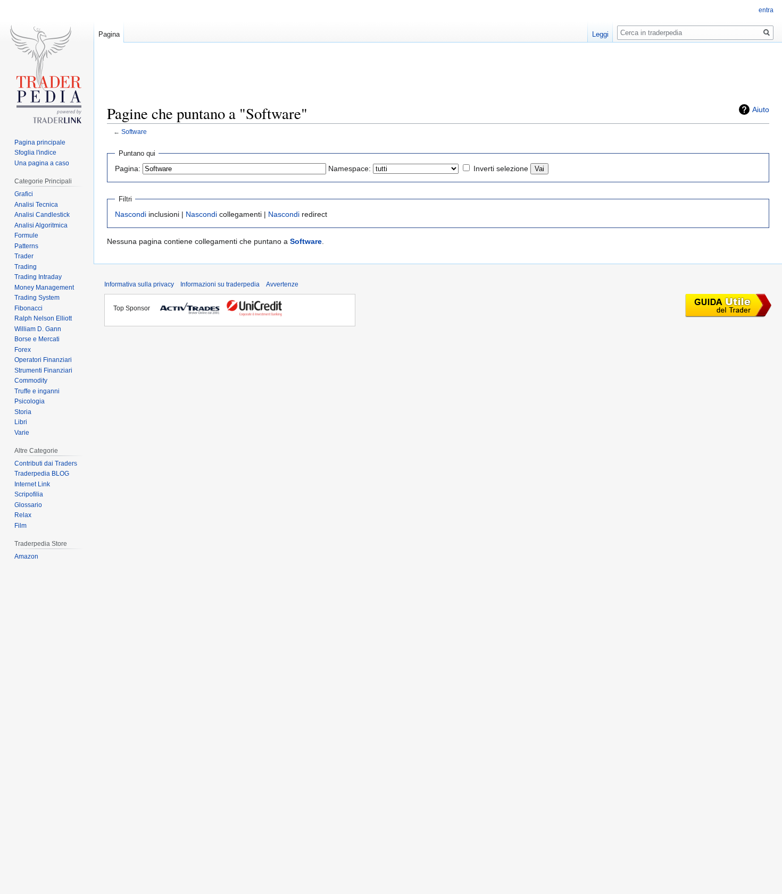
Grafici (23, 194)
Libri (20, 422)
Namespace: (349, 168)
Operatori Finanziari (43, 360)
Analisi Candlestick (42, 214)
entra (766, 10)
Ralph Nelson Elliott (43, 318)
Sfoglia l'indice (35, 152)
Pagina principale (39, 142)
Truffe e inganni (37, 391)
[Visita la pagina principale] (46, 78)
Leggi (600, 34)
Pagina (109, 34)
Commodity (30, 380)
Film (20, 525)
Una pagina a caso (41, 163)
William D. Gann (37, 329)
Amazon (26, 556)
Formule (26, 235)
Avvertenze (282, 284)
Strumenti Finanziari (43, 370)
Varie (21, 432)
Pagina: (127, 168)
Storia (22, 412)
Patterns (26, 246)
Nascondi (130, 214)
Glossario (28, 505)
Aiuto (760, 109)
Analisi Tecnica (36, 204)
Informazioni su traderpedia (220, 284)
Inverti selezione (500, 168)
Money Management (44, 287)
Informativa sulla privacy (139, 284)
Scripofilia (28, 494)
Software (134, 131)
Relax (22, 515)
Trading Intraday (38, 277)
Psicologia (29, 401)
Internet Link (32, 484)
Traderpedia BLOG (41, 473)
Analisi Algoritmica (41, 225)
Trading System (37, 297)
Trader (24, 256)
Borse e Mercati (37, 339)
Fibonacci (28, 308)
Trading (25, 267)
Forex (22, 349)
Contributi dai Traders (45, 463)
